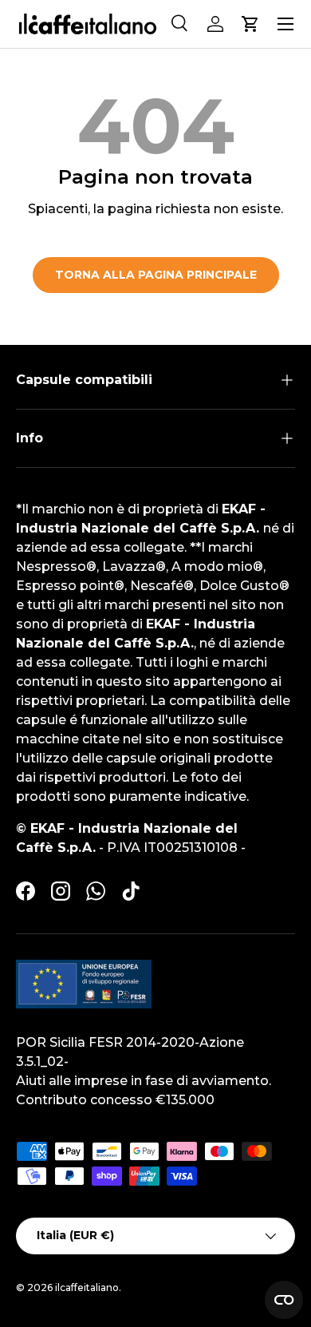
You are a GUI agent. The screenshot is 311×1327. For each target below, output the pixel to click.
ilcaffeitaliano (87, 1287)
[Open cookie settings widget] (284, 1300)
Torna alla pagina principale (156, 274)
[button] (250, 24)
